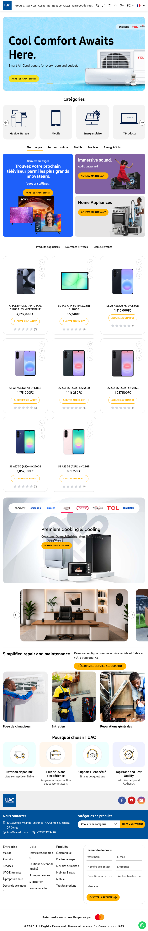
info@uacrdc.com (17, 832)
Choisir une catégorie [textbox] (93, 824)
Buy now (17, 71)
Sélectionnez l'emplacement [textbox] (100, 876)
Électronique (34, 147)
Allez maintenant (132, 824)
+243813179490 (46, 832)
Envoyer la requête (101, 897)
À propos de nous (82, 5)
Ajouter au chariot (25, 321)
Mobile (78, 147)
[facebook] (122, 800)
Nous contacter (61, 5)
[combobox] (130, 5)
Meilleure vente (102, 247)
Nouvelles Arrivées (76, 247)
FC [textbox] (129, 5)
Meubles (93, 147)
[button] (136, 82)
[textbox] (129, 877)
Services (31, 5)
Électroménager (65, 859)
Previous (6, 123)
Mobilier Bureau (65, 872)
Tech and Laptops (58, 147)
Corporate (44, 5)
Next (142, 123)
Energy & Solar (113, 147)
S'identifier (36, 882)
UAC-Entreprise (12, 872)
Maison (7, 853)
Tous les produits (66, 885)
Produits (19, 5)
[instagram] (141, 800)
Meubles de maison (67, 866)
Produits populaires (48, 247)
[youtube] (131, 800)
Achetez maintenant (38, 192)
